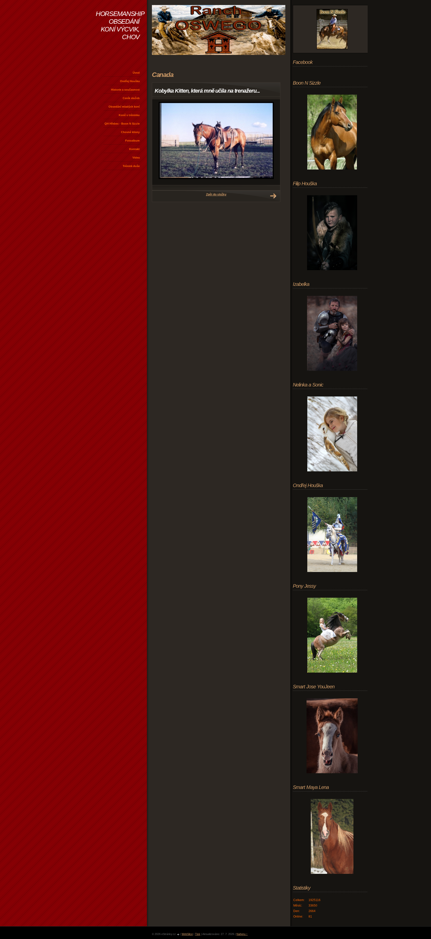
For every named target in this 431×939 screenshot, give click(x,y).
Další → (273, 196)
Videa (136, 157)
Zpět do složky (216, 194)
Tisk (197, 934)
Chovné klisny (130, 132)
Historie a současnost (125, 89)
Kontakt (134, 149)
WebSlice (187, 934)
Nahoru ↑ (242, 934)
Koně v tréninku (129, 115)
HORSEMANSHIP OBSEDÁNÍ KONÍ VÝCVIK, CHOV (120, 25)
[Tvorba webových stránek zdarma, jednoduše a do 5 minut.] (178, 934)
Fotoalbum (132, 140)
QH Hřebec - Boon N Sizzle (122, 123)
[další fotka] (272, 142)
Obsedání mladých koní (124, 106)
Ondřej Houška (130, 81)
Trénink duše (131, 166)
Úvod (136, 72)
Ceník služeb (131, 98)
